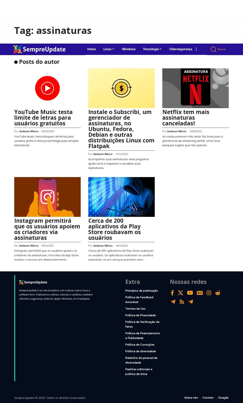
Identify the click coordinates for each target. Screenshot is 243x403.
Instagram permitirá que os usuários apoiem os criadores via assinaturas (47, 229)
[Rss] (181, 301)
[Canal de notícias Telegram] (190, 301)
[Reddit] (217, 292)
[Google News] (200, 292)
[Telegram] (173, 301)
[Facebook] (172, 292)
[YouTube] (190, 292)
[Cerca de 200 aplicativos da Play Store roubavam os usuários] (121, 197)
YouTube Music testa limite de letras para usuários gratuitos (43, 117)
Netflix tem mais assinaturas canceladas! (185, 117)
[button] (196, 49)
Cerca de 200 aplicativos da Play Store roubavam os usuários (114, 229)
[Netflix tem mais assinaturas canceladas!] (195, 88)
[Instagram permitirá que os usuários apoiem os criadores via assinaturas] (47, 197)
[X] (180, 292)
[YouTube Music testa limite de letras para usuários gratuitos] (47, 88)
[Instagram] (209, 292)
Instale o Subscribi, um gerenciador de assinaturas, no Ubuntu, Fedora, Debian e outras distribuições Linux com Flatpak (121, 129)
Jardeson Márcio (29, 131)
